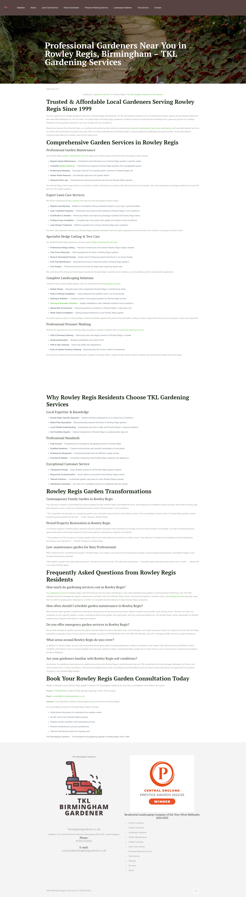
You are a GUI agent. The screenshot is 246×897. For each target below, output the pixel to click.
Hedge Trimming (136, 842)
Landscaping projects (174, 596)
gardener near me (102, 94)
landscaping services (111, 283)
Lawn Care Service (137, 846)
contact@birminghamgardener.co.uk (68, 696)
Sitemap (132, 860)
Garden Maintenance (138, 837)
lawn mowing (74, 200)
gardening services (58, 593)
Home (47, 69)
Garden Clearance (67, 166)
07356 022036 (84, 841)
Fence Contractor (136, 823)
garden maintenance (141, 128)
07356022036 (59, 690)
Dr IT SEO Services (83, 890)
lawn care (155, 128)
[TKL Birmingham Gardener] (6, 7)
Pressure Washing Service (140, 851)
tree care (113, 242)
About (131, 870)
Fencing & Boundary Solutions (63, 303)
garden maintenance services (75, 155)
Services (132, 865)
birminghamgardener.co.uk (84, 829)
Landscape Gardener (138, 832)
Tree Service (134, 856)
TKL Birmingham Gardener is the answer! (145, 94)
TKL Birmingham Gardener (84, 756)
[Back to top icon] (196, 891)
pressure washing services (132, 330)
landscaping (166, 128)
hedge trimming (98, 242)
